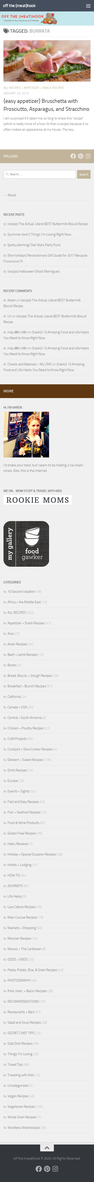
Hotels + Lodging (19, 865)
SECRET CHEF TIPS (21, 1033)
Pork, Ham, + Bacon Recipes (27, 991)
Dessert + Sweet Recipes (25, 760)
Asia (10, 634)
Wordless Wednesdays (24, 1128)
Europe (13, 781)
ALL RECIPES (12, 88)
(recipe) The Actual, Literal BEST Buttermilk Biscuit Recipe (48, 224)
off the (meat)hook (19, 5)
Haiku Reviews (18, 844)
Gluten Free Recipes (22, 833)
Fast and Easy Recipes (23, 802)
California (14, 697)
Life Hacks (15, 896)
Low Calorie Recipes (22, 907)
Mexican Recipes (19, 938)
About (12, 195)
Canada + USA (17, 707)
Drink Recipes (17, 770)
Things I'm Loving (20, 1054)
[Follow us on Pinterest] (80, 156)
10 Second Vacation (21, 592)
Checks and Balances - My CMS (30, 364)
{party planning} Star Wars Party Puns (34, 245)
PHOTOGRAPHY (19, 980)
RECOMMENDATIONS (23, 1001)
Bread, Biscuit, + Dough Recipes (30, 676)
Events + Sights (18, 791)
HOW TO (14, 875)
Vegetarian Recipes (21, 1107)
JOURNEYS (15, 886)
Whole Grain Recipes (22, 1117)
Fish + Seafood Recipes (24, 812)
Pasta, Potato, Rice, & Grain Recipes (32, 970)
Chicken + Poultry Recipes (26, 728)
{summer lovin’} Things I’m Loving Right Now (39, 234)
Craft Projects (17, 739)
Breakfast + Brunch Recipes (27, 686)
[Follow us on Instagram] (88, 156)
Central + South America (25, 718)
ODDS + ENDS (18, 959)
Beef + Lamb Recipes (22, 655)
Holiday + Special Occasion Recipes (32, 854)
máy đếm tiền (17, 332)
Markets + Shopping (22, 928)
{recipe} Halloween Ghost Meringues (34, 271)
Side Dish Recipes (20, 1043)
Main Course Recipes (22, 917)
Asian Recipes (17, 644)
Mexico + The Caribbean (24, 949)
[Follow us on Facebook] (73, 156)
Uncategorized (18, 1086)
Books (12, 665)
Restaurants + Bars (21, 1012)
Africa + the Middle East (24, 602)
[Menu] (88, 5)
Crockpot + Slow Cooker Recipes (30, 749)
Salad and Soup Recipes (24, 1022)
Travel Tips (15, 1064)
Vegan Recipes (18, 1096)
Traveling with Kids (21, 1075)
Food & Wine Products (23, 823)
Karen (12, 300)
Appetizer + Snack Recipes (44, 88)
